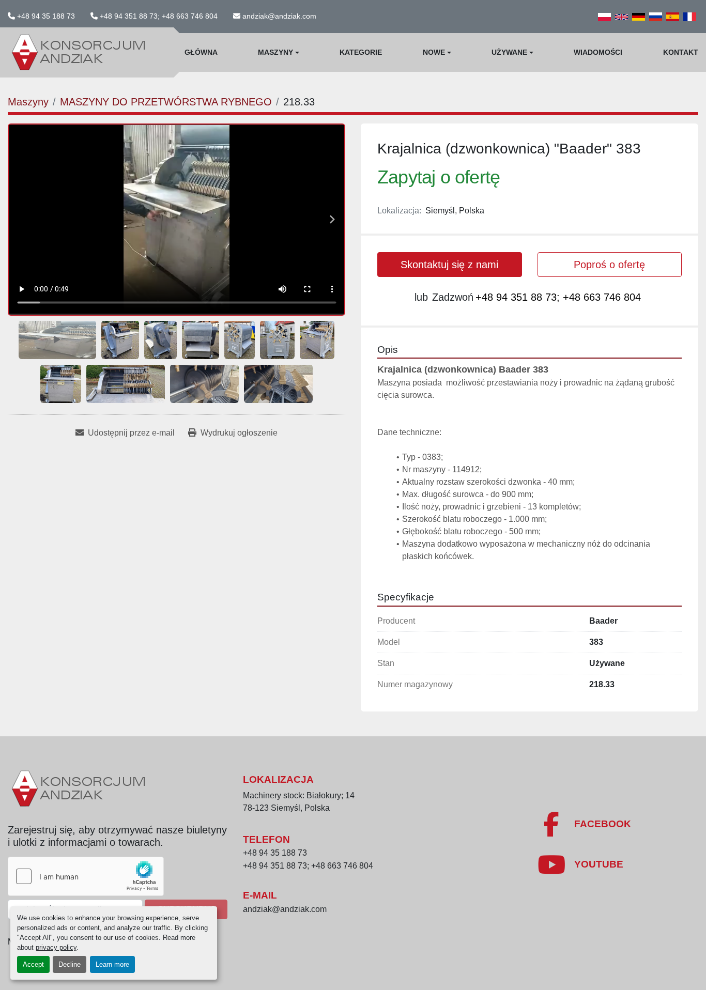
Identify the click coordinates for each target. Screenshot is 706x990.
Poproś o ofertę (609, 264)
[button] (278, 52)
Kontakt (680, 52)
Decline (69, 964)
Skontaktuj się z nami (449, 264)
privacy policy (56, 947)
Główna (201, 52)
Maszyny (275, 52)
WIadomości (598, 52)
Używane (509, 52)
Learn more (112, 964)
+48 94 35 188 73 (46, 16)
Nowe (434, 52)
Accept (33, 964)
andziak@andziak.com (279, 16)
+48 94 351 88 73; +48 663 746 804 (159, 16)
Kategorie (361, 52)
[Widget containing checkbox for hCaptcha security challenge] (86, 876)
